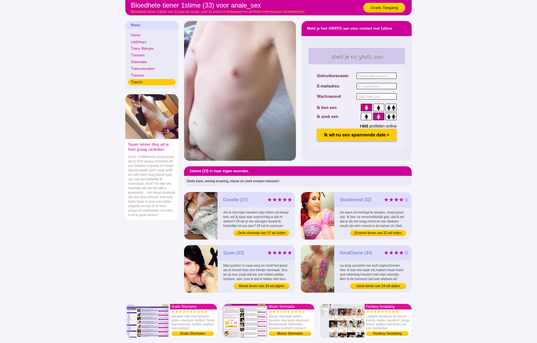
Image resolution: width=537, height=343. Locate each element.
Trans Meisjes (142, 48)
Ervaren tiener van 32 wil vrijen (378, 233)
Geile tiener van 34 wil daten (378, 286)
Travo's (137, 82)
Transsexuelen (143, 69)
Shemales (139, 62)
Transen (137, 75)
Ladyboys (139, 42)
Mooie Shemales (290, 333)
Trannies (138, 55)
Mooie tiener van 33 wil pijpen (261, 286)
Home (135, 35)
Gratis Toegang (384, 7)
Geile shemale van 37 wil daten (262, 233)
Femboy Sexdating (387, 333)
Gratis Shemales (192, 333)
